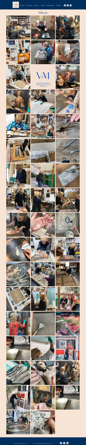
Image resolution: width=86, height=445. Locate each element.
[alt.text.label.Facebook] (65, 5)
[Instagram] (68, 5)
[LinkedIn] (71, 5)
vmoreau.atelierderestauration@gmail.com (42, 443)
